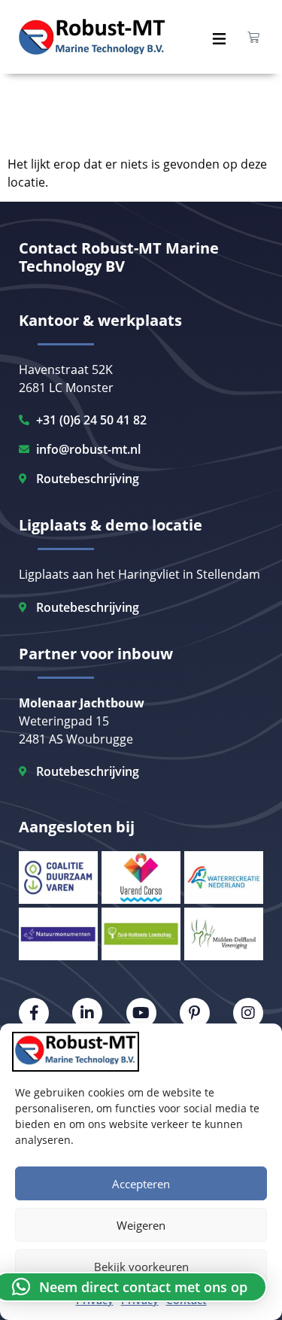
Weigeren (141, 1225)
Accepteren (141, 1183)
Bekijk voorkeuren (141, 1266)
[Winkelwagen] (253, 37)
